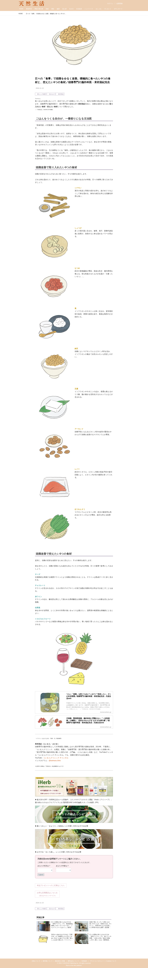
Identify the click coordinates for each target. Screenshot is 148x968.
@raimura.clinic (55, 760)
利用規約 (84, 961)
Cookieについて (111, 961)
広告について (36, 961)
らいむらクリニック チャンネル (56, 758)
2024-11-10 (40, 88)
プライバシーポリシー (97, 961)
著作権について (48, 961)
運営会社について (73, 961)
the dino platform (76, 965)
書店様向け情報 (60, 961)
